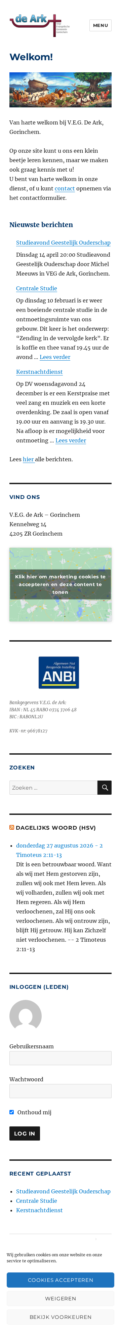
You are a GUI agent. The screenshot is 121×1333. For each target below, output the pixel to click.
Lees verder (55, 357)
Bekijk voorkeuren (61, 1317)
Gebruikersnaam (31, 1046)
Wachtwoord (26, 1079)
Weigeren (60, 1298)
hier (29, 459)
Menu (100, 25)
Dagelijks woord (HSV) (56, 828)
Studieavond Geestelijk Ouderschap (63, 242)
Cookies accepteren (60, 1280)
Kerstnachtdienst (39, 371)
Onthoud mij (33, 1112)
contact (65, 188)
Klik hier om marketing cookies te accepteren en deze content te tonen (60, 584)
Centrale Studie (36, 288)
